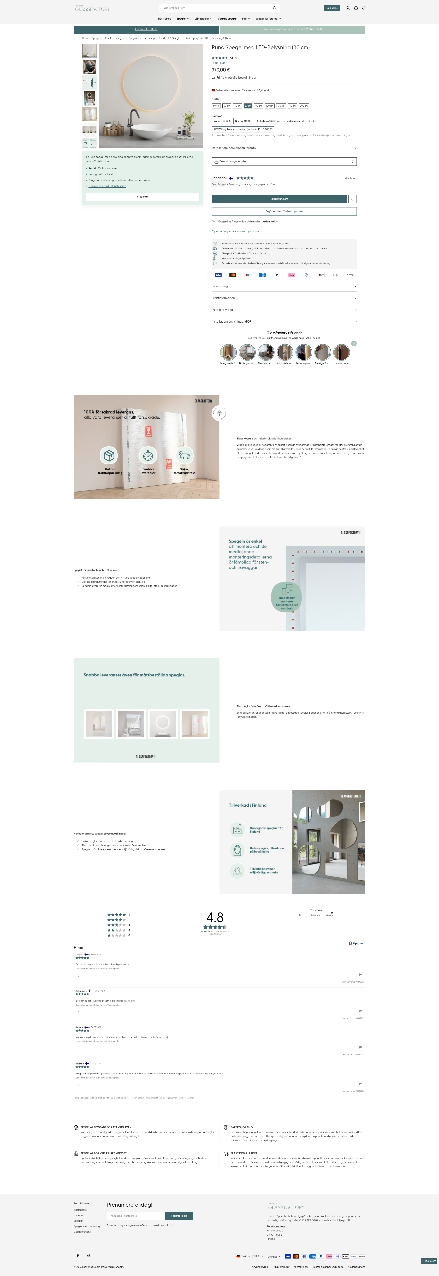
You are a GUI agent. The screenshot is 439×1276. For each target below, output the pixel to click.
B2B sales (332, 8)
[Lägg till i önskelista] (352, 199)
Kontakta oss (301, 1267)
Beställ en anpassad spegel (328, 1267)
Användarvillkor (260, 1267)
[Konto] (348, 8)
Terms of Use (149, 1225)
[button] (146, 30)
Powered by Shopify (112, 1267)
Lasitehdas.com (91, 1267)
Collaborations (356, 1267)
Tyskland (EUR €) (250, 1256)
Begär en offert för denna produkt (284, 211)
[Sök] (275, 8)
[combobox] (219, 8)
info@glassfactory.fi (342, 712)
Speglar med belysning (142, 38)
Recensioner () (220, 63)
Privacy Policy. (166, 1225)
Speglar (96, 38)
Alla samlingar (281, 1267)
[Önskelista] (363, 8)
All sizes (216, 98)
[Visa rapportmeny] (360, 974)
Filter (80, 948)
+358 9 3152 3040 (308, 1220)
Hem (85, 38)
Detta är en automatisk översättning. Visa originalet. (98, 969)
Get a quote (429, 1261)
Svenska (272, 1257)
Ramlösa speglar (114, 38)
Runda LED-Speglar (170, 38)
